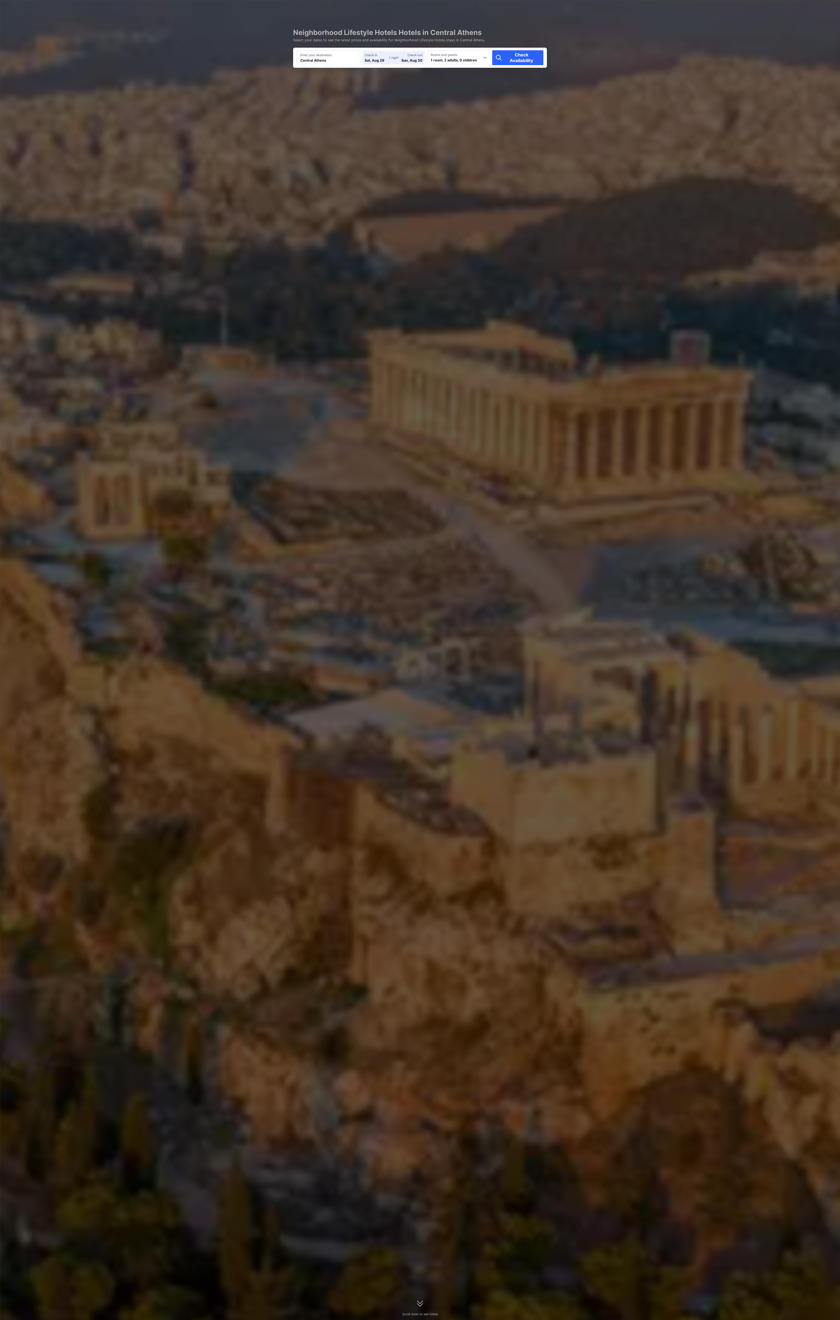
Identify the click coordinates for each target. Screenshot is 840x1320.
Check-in (371, 55)
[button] (600, 7)
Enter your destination (316, 55)
